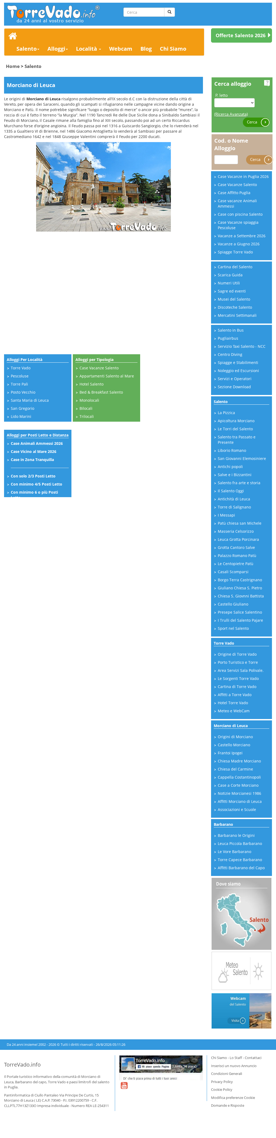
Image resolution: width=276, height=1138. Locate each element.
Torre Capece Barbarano (240, 859)
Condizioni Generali (226, 1073)
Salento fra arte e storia (239, 482)
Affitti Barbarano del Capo (241, 867)
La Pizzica (226, 412)
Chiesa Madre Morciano (239, 761)
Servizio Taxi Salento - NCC (241, 346)
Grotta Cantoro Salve (236, 547)
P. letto (221, 95)
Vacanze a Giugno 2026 (239, 243)
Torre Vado (20, 367)
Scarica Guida (230, 274)
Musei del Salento (234, 299)
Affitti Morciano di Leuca (240, 801)
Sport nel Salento (233, 628)
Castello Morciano (234, 744)
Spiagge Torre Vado (235, 252)
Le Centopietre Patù (235, 563)
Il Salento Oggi (231, 490)
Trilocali (87, 416)
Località (87, 48)
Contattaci (253, 1057)
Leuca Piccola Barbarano (240, 843)
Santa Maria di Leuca (30, 400)
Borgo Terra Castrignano (240, 579)
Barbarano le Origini (236, 835)
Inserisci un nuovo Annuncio (234, 1065)
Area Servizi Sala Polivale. (241, 670)
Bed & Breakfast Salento (101, 392)
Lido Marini (21, 416)
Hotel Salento (92, 384)
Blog (146, 48)
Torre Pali (19, 384)
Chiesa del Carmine (235, 769)
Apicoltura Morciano (236, 420)
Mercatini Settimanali (237, 315)
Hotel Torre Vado (233, 702)
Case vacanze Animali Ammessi (237, 203)
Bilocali (86, 408)
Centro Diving (230, 354)
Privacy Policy (222, 1081)
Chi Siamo (173, 48)
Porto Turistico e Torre (238, 662)
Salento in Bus (231, 330)
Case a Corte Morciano (238, 785)
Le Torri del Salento (235, 428)
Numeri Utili (229, 283)
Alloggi (56, 48)
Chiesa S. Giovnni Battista (241, 596)
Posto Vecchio (23, 392)
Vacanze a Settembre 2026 (241, 235)
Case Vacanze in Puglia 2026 (243, 176)
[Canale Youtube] (124, 1089)
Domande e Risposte (227, 1105)
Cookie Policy (221, 1089)
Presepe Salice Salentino (240, 612)
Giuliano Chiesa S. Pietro (240, 587)
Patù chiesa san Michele (239, 523)
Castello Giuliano (233, 604)
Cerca (252, 121)
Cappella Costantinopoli (239, 777)
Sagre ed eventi (232, 291)
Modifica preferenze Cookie (233, 1097)
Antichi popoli (230, 466)
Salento (26, 48)
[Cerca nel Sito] (169, 12)
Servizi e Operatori (234, 378)
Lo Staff (236, 1057)
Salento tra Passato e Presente (237, 439)
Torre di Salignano (234, 507)
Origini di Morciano (235, 736)
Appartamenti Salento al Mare (107, 376)
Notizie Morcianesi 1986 (239, 793)
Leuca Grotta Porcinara (238, 539)
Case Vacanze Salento (99, 367)
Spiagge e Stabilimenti (238, 362)
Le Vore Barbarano (234, 851)
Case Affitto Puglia (234, 192)
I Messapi (226, 515)
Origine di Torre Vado (237, 654)
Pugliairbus (228, 338)
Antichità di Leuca (234, 498)
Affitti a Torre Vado (234, 694)
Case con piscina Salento (240, 214)
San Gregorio (22, 408)
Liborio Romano (232, 450)
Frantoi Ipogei (230, 752)
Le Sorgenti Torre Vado (238, 678)
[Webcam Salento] (241, 1010)
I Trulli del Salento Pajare (240, 620)
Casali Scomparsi (233, 571)
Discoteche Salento (235, 307)
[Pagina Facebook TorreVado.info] (161, 1067)
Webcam (120, 48)
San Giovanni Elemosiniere (242, 458)
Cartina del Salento (235, 266)
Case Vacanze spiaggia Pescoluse (238, 225)
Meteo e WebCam (234, 710)
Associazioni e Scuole (237, 809)
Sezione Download (234, 386)
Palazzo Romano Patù (237, 555)
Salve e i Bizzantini (234, 474)
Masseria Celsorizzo (236, 531)
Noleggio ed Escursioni (238, 370)
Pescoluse (20, 376)
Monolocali (89, 400)
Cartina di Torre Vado (237, 686)
